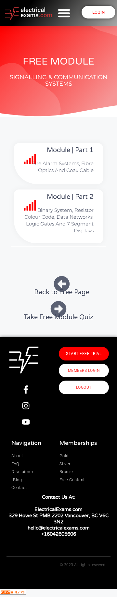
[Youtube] (26, 422)
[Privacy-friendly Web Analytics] (13, 593)
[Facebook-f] (26, 389)
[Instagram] (26, 405)
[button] (64, 13)
